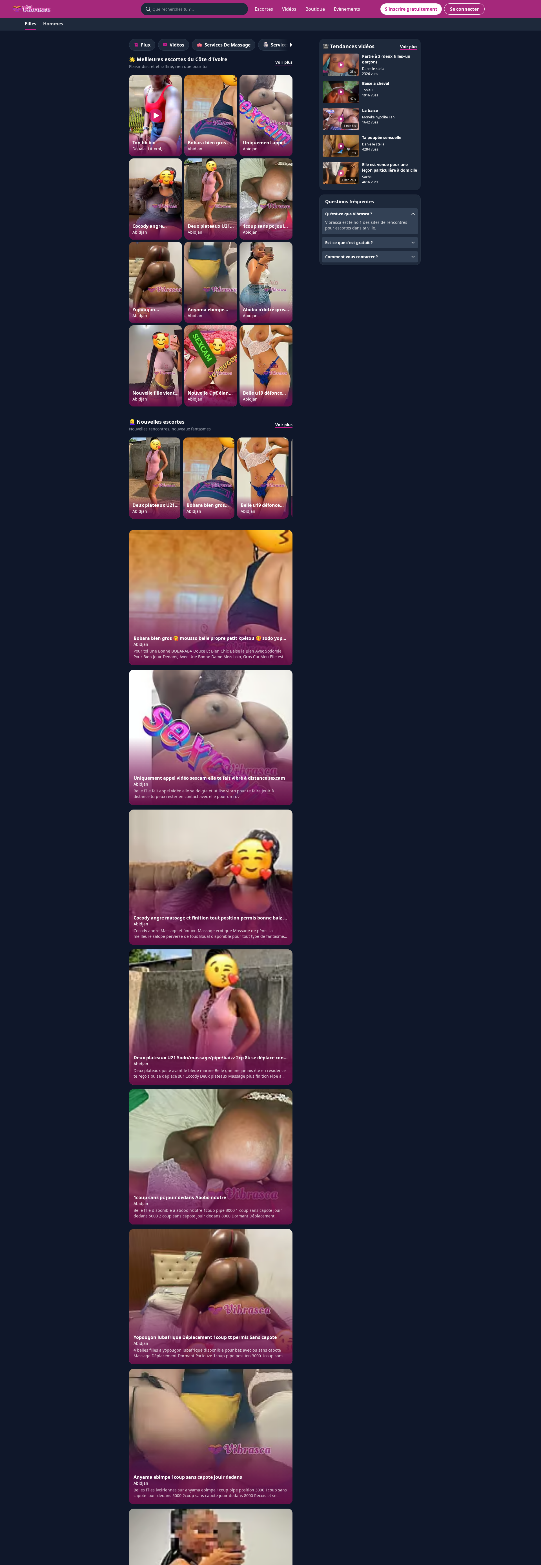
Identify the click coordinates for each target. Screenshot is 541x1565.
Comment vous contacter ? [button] (351, 256)
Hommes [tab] (53, 24)
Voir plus (283, 62)
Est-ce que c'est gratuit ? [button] (349, 242)
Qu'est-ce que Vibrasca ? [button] (348, 213)
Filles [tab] (30, 24)
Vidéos (289, 9)
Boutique (315, 9)
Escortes (264, 9)
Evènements (347, 9)
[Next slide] (288, 45)
